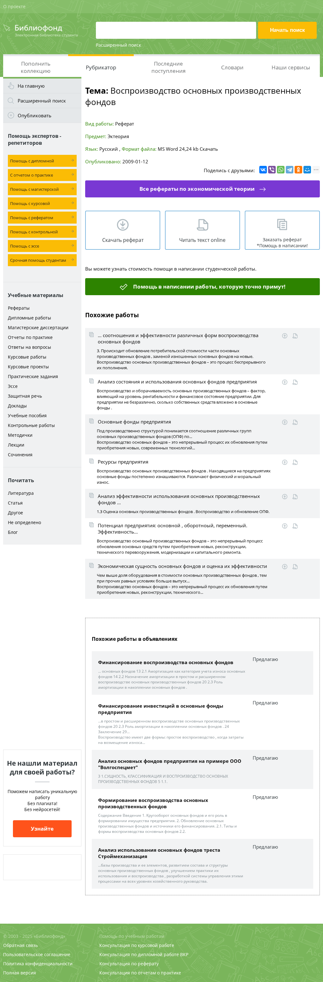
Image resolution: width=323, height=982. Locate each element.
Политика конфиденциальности (38, 964)
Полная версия (19, 973)
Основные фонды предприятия (134, 421)
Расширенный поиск (118, 45)
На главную (31, 86)
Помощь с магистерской (34, 189)
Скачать (209, 149)
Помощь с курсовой (30, 203)
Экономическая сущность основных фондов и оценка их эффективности (182, 566)
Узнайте (42, 828)
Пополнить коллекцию (35, 67)
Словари (232, 67)
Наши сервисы (291, 67)
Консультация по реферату (129, 964)
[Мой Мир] (307, 169)
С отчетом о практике (31, 175)
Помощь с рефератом (31, 217)
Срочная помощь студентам (38, 260)
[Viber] (272, 169)
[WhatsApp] (281, 169)
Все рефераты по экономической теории (197, 188)
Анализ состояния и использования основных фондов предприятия (177, 381)
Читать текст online (202, 240)
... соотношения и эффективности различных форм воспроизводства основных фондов (178, 338)
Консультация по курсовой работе (136, 945)
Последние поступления (168, 67)
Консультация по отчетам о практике (140, 973)
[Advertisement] (42, 647)
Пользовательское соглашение (36, 954)
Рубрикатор (101, 67)
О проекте (14, 6)
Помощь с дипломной (32, 161)
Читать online (295, 336)
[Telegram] (289, 169)
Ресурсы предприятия (123, 462)
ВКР (184, 954)
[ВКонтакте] (263, 169)
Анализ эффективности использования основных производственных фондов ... (179, 499)
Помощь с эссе (24, 246)
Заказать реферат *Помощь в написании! (282, 242)
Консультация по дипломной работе (139, 954)
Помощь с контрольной (34, 232)
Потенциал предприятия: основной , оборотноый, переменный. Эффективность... (172, 528)
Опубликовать (34, 115)
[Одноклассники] (298, 169)
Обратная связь (20, 945)
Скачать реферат (123, 240)
